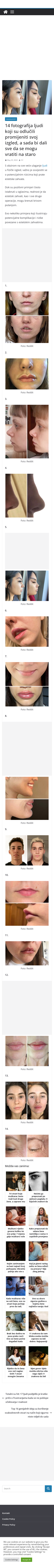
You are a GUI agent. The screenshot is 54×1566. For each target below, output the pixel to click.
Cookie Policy (8, 1519)
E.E (22, 160)
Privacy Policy (8, 1524)
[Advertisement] (27, 52)
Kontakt (6, 1513)
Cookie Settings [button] (11, 1559)
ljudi (44, 165)
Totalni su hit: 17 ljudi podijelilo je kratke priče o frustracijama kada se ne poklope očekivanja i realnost (27, 1397)
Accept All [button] (26, 1559)
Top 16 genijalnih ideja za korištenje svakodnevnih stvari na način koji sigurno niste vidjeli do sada (26, 1412)
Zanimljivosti (11, 119)
